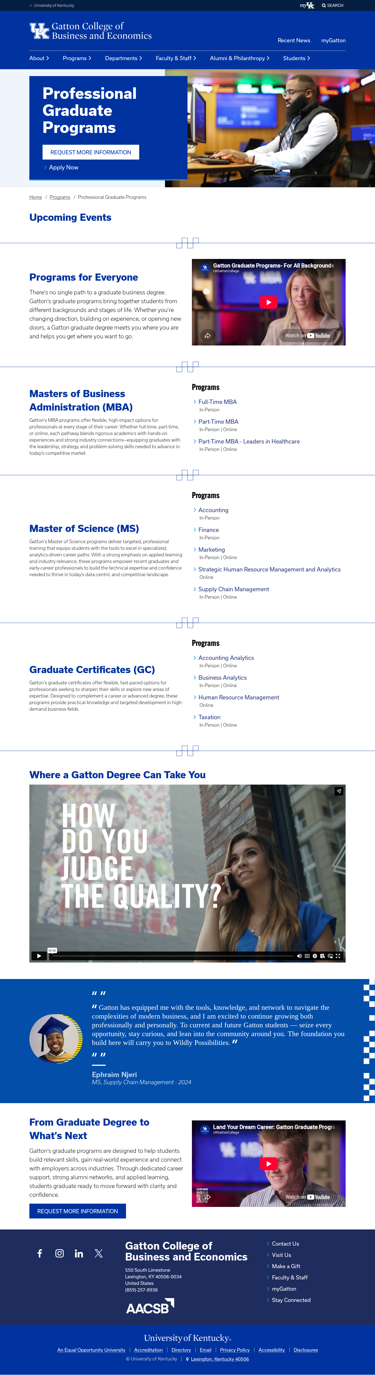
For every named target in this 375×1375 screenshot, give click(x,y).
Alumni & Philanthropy (237, 58)
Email (205, 1349)
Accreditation (148, 1349)
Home (35, 197)
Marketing (211, 549)
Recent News (294, 40)
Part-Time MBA (218, 421)
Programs (75, 58)
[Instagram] (59, 1254)
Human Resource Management (238, 697)
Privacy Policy (235, 1349)
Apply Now (64, 167)
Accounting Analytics (226, 657)
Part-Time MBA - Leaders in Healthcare (249, 441)
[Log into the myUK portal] (307, 5)
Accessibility (272, 1349)
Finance (208, 529)
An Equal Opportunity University (91, 1349)
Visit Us (281, 1255)
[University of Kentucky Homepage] (187, 1338)
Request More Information (91, 152)
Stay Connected (291, 1300)
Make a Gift (286, 1266)
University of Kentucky (54, 5)
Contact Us (285, 1243)
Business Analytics (222, 677)
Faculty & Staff (174, 58)
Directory (181, 1349)
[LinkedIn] (79, 1254)
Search (335, 5)
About (36, 58)
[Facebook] (40, 1254)
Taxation (209, 717)
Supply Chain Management (233, 589)
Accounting (213, 510)
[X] (99, 1254)
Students (294, 58)
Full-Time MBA (217, 401)
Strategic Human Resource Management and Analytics (269, 569)
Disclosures (306, 1349)
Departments (121, 58)
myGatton (333, 40)
